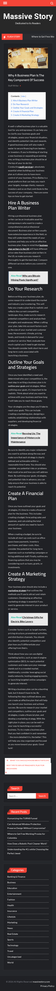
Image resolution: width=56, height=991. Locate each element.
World (10, 962)
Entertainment (14, 894)
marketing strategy (17, 590)
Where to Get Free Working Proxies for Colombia (26, 836)
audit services (26, 166)
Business (11, 882)
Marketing (12, 922)
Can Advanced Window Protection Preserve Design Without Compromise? (26, 826)
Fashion (11, 899)
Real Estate (12, 934)
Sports (10, 939)
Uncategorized (14, 956)
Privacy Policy (47, 986)
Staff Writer (13, 85)
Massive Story (28, 16)
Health (10, 905)
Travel (10, 951)
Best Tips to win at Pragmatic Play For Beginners (25, 767)
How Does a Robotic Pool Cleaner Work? (27, 843)
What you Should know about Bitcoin (29, 760)
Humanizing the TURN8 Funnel (22, 818)
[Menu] (5, 3)
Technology (12, 945)
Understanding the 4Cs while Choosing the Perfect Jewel (27, 851)
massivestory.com (41, 981)
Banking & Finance (16, 876)
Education (12, 888)
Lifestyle (11, 916)
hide (23, 96)
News (10, 928)
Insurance (12, 911)
